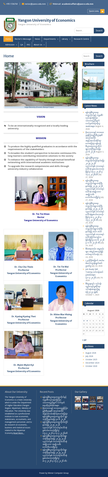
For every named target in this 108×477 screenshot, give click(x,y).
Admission (9, 44)
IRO (28, 44)
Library (65, 39)
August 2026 (90, 353)
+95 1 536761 (12, 4)
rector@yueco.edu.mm (35, 4)
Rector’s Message (23, 39)
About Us (38, 44)
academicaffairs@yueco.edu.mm (77, 4)
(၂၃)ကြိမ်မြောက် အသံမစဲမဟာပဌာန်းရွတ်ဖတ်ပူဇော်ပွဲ (94, 263)
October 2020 (91, 366)
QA (21, 44)
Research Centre (81, 39)
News (37, 39)
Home (8, 39)
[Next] (73, 85)
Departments (50, 39)
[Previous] (9, 85)
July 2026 (89, 356)
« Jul (84, 340)
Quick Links (94, 11)
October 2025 (91, 359)
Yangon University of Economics (46, 20)
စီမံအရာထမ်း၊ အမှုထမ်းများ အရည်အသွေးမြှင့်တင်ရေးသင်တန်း (94, 251)
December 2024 (92, 362)
